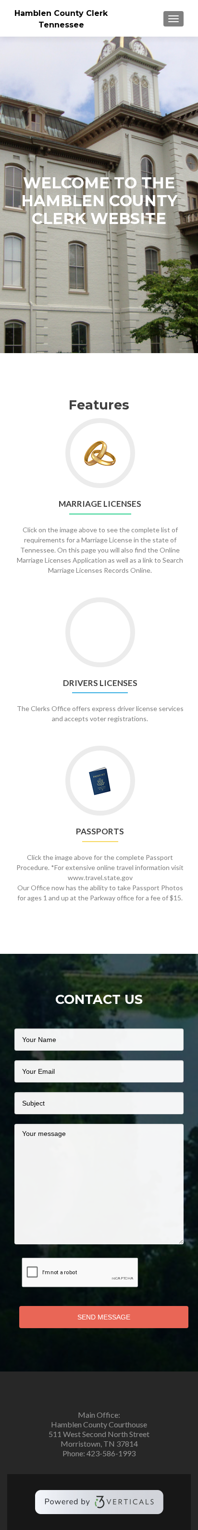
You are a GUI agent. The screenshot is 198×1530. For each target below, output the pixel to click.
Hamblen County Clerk (61, 13)
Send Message (103, 1317)
